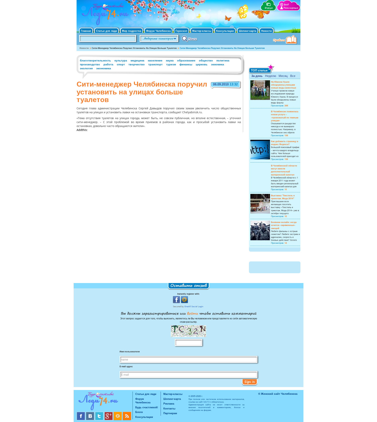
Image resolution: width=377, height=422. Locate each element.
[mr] (118, 413)
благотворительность (95, 60)
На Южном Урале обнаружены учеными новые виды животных (283, 84)
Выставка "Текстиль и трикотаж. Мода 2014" (283, 197)
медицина (137, 60)
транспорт (155, 64)
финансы (185, 64)
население (155, 60)
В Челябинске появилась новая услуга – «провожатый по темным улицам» (284, 116)
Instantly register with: (188, 293)
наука (170, 60)
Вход (286, 4)
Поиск (189, 38)
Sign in (249, 381)
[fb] (81, 413)
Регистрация (291, 8)
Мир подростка (131, 30)
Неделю (270, 76)
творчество (136, 64)
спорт (121, 64)
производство (90, 64)
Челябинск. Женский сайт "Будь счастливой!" (104, 15)
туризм (171, 64)
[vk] (90, 413)
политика (222, 60)
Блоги (139, 412)
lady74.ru (207, 401)
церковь (202, 64)
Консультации (225, 30)
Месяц (283, 76)
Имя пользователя (130, 351)
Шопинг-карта (247, 30)
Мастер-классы (201, 30)
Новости (266, 30)
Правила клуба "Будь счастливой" (285, 40)
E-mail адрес (126, 366)
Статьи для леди (106, 30)
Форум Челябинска (158, 30)
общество (206, 60)
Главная (86, 30)
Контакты (169, 408)
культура (120, 60)
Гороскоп (181, 30)
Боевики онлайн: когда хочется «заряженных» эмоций (283, 225)
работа (108, 64)
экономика (103, 68)
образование (186, 60)
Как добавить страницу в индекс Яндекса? (284, 143)
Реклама (168, 403)
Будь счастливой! (146, 407)
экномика (217, 64)
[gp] (108, 413)
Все (292, 76)
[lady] (105, 402)
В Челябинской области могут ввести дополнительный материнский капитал (284, 170)
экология (86, 68)
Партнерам (170, 413)
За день (257, 76)
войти (192, 313)
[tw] (99, 413)
